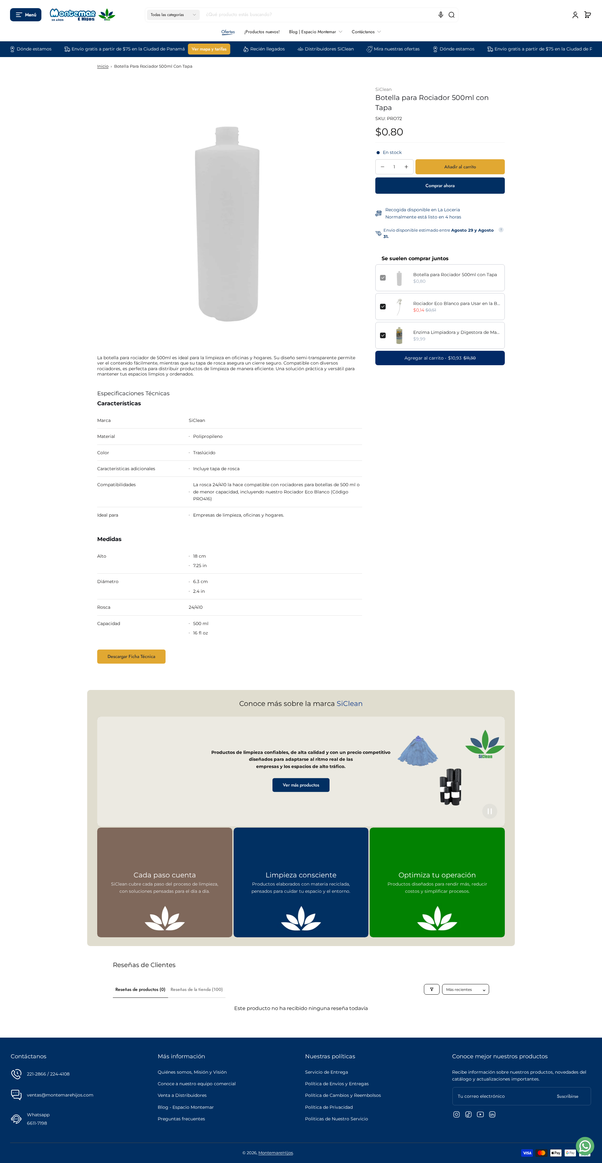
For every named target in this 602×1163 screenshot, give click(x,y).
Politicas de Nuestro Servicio (336, 1119)
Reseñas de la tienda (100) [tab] (197, 989)
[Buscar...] (451, 15)
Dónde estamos (424, 49)
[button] (25, 14)
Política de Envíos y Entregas (337, 1084)
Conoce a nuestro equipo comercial (197, 1084)
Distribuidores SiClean (296, 49)
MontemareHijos (275, 1152)
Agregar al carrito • (440, 358)
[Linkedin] (492, 1114)
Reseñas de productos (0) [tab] (140, 989)
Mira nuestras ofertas (364, 49)
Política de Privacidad (329, 1107)
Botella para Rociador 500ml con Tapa (455, 274)
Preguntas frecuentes (181, 1119)
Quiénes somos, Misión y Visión (192, 1072)
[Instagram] (456, 1114)
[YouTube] (480, 1114)
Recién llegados (235, 49)
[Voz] (441, 15)
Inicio (102, 66)
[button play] (489, 811)
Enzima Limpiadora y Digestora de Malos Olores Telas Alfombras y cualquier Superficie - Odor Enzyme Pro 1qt (456, 332)
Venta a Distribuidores (182, 1095)
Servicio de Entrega (326, 1072)
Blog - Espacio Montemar (186, 1107)
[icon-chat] (585, 1146)
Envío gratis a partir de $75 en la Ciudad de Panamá (95, 49)
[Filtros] (432, 989)
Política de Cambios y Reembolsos (343, 1095)
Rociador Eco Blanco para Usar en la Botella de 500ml (456, 303)
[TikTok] (468, 1114)
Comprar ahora (440, 185)
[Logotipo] (81, 15)
